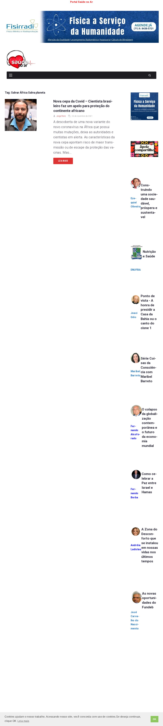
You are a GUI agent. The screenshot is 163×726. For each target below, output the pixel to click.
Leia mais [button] (23, 721)
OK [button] (154, 719)
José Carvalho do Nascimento (135, 620)
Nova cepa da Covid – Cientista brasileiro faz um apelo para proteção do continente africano (82, 106)
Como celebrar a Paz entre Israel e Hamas (149, 483)
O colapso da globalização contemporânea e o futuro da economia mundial (150, 427)
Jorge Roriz (61, 116)
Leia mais (63, 161)
